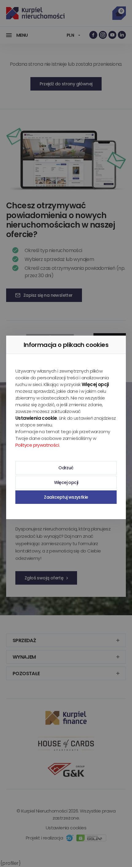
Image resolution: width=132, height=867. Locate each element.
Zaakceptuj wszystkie (66, 497)
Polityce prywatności (37, 445)
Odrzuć (65, 468)
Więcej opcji (66, 482)
